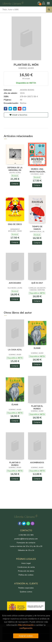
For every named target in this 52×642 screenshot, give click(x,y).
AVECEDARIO (15, 283)
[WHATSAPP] (28, 523)
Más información (26, 625)
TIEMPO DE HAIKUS (37, 227)
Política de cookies (26, 575)
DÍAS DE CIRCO (15, 224)
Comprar (14, 183)
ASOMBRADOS (37, 462)
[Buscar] (49, 9)
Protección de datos (26, 571)
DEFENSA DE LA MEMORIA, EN (14, 168)
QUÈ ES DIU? (37, 283)
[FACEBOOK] (19, 523)
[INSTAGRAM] (32, 523)
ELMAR (37, 348)
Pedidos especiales (26, 588)
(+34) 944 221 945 (26, 535)
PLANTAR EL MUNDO (37, 407)
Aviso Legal (26, 563)
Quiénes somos (26, 592)
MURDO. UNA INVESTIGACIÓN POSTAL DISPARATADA (37, 170)
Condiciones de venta (26, 567)
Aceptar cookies (26, 636)
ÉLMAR (15, 404)
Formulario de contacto (26, 542)
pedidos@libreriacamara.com (26, 539)
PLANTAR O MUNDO (14, 463)
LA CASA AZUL (15, 349)
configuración (25, 628)
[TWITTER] (24, 523)
